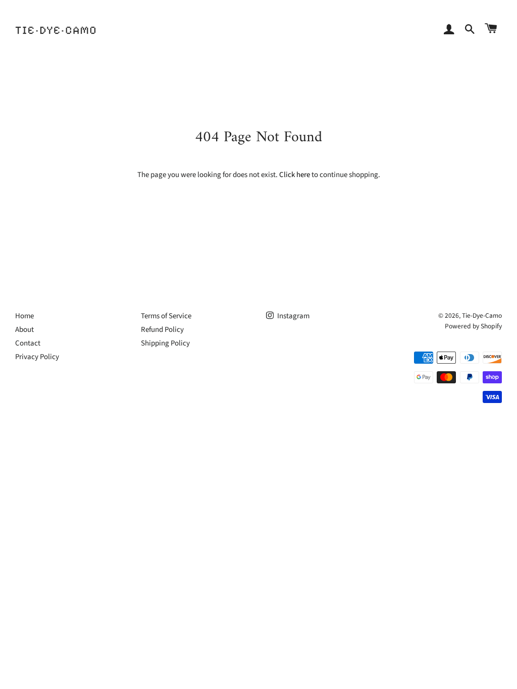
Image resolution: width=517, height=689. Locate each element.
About (24, 329)
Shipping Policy (165, 343)
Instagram (292, 316)
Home (24, 316)
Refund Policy (162, 329)
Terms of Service (166, 316)
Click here (294, 174)
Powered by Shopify (473, 326)
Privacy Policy (37, 357)
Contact (27, 343)
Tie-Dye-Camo (482, 315)
